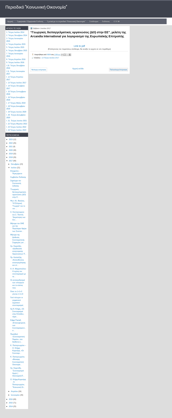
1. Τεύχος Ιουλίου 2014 (15, 32)
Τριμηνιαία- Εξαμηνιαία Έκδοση (30, 21)
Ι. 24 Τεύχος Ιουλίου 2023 (16, 130)
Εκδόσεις (106, 21)
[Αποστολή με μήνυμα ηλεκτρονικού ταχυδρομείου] (62, 54)
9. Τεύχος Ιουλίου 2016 (15, 62)
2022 (11, 143)
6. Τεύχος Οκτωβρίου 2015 (16, 51)
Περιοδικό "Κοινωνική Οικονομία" (36, 6)
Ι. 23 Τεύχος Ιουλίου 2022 (16, 127)
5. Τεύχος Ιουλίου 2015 (15, 47)
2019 (11, 154)
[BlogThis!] (64, 54)
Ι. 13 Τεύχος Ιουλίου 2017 (50, 58)
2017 (11, 161)
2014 (11, 406)
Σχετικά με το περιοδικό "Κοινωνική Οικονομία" (66, 21)
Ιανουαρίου (15, 395)
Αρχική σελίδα (78, 69)
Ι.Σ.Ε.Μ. (117, 21)
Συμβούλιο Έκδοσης (18, 177)
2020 (11, 150)
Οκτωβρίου (15, 164)
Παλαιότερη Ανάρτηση (118, 70)
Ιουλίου (14, 168)
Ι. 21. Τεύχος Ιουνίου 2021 (16, 121)
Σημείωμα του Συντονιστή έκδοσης (15, 183)
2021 (11, 147)
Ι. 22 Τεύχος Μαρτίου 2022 (16, 124)
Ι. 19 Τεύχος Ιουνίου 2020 (16, 112)
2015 (11, 403)
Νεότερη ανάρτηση (38, 70)
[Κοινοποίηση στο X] (67, 54)
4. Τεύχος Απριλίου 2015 (15, 44)
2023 (11, 139)
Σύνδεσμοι (93, 21)
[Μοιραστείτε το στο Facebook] (70, 54)
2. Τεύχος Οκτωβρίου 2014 (16, 35)
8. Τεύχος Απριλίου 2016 (15, 59)
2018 (11, 157)
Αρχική (10, 21)
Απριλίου (14, 391)
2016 (11, 399)
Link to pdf (79, 46)
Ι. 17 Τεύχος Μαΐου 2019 (15, 103)
